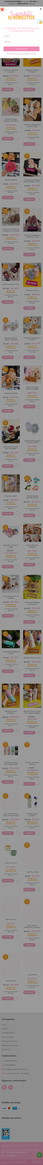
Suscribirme (21, 49)
